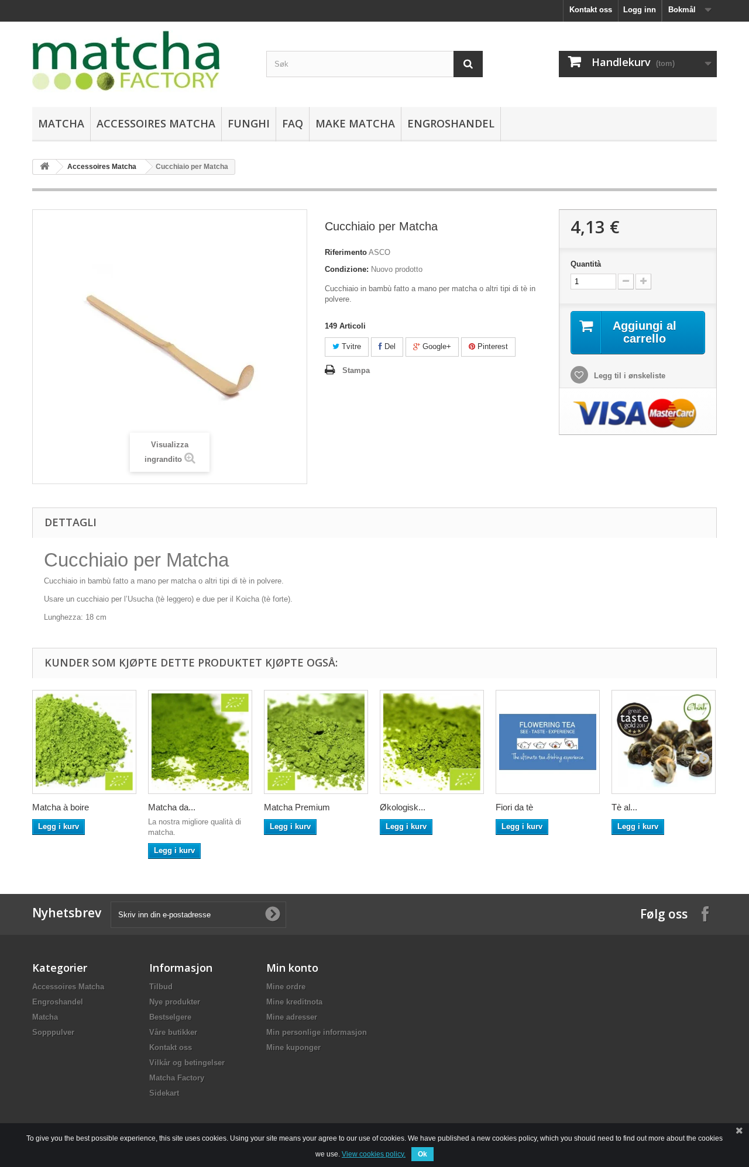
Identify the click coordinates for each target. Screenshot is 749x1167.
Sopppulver (53, 1032)
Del (389, 346)
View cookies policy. (374, 1154)
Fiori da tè (514, 807)
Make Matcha (355, 123)
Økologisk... (402, 807)
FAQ (292, 123)
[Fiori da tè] (548, 742)
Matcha (61, 123)
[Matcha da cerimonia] (200, 742)
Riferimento (346, 252)
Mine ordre (285, 986)
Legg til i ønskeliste (628, 375)
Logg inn (639, 9)
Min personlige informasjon (316, 1032)
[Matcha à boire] (84, 742)
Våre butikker (173, 1032)
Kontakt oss (590, 9)
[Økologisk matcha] (432, 742)
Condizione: (347, 269)
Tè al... (624, 807)
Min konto (292, 968)
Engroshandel (450, 123)
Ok (422, 1154)
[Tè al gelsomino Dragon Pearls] (663, 742)
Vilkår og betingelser (187, 1062)
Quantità (586, 264)
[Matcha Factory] (140, 61)
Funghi (249, 123)
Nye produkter (174, 1001)
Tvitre (350, 346)
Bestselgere (170, 1017)
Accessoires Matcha (156, 123)
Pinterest (491, 346)
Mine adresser (291, 1017)
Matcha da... (171, 807)
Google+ (435, 346)
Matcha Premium (297, 807)
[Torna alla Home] (44, 167)
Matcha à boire (60, 807)
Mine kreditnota (294, 1001)
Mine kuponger (293, 1047)
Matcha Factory (176, 1077)
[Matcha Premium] (316, 742)
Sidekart (164, 1093)
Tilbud (161, 986)
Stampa (356, 370)
